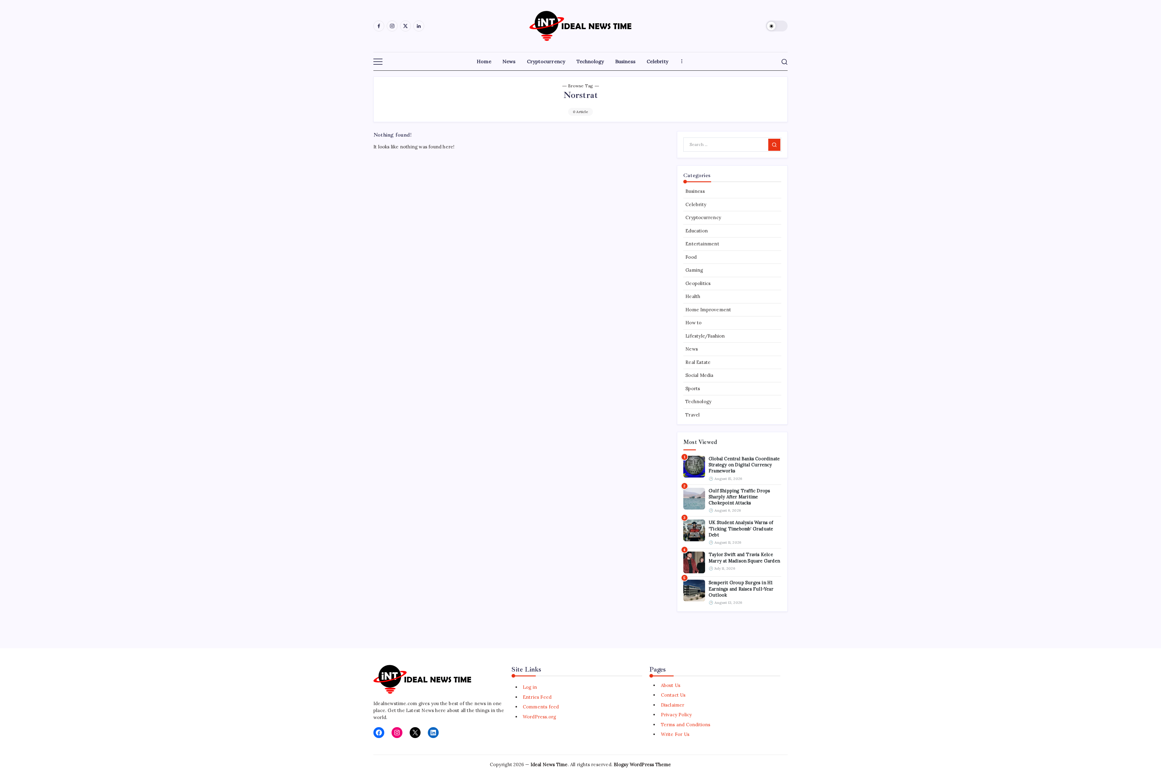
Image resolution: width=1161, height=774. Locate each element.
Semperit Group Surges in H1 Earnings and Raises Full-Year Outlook (741, 589)
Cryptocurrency (703, 217)
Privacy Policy (676, 714)
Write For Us (675, 734)
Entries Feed (537, 697)
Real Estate (698, 362)
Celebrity (695, 204)
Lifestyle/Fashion (705, 336)
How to (693, 322)
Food (691, 257)
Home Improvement (708, 310)
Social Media (699, 375)
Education (696, 231)
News (691, 349)
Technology (698, 401)
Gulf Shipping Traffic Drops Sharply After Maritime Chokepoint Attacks (739, 497)
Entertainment (702, 244)
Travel (692, 415)
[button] (777, 26)
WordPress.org (539, 717)
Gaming (694, 270)
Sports (692, 388)
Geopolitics (698, 283)
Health (692, 296)
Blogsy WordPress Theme (642, 764)
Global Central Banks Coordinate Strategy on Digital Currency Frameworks (744, 465)
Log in (530, 687)
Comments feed (541, 707)
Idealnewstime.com (395, 703)
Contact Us (673, 695)
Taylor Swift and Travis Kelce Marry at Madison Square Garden (744, 557)
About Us (670, 685)
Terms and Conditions (685, 724)
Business (695, 191)
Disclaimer (672, 705)
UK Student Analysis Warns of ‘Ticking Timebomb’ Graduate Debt (741, 529)
